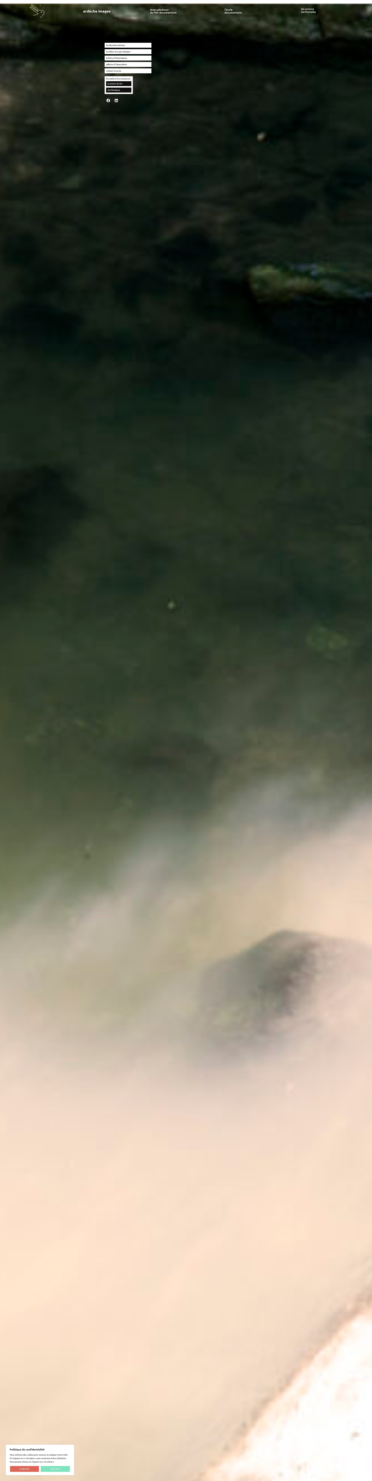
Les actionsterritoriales (308, 10)
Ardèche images (97, 11)
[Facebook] (108, 100)
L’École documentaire (233, 11)
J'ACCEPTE (55, 1468)
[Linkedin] (116, 100)
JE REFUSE (24, 1468)
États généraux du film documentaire (163, 11)
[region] (40, 1460)
